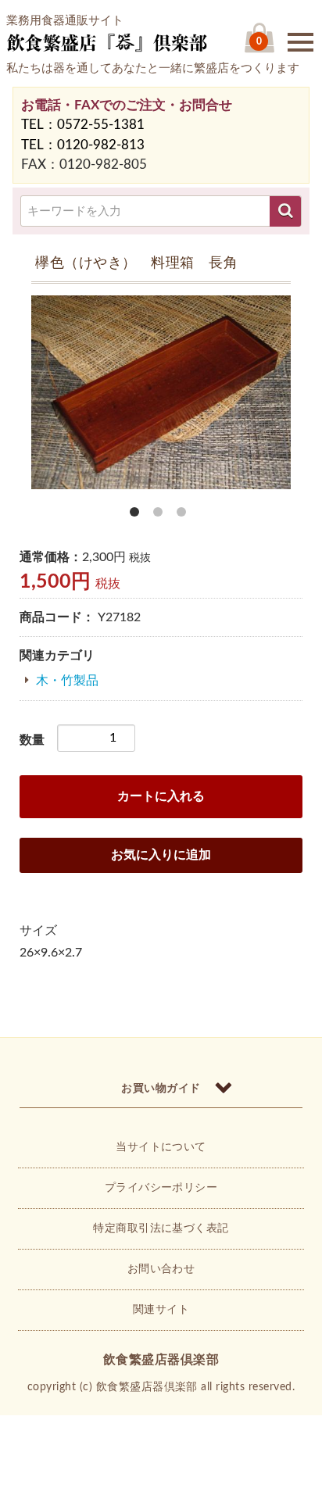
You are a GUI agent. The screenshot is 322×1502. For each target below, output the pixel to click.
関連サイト (161, 1309)
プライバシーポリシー (161, 1187)
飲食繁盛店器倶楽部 (161, 1360)
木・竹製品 (67, 680)
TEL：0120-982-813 (83, 145)
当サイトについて (161, 1147)
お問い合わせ (161, 1269)
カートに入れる (161, 796)
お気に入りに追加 (161, 855)
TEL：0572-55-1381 (83, 124)
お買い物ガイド (160, 1088)
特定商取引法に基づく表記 (161, 1228)
